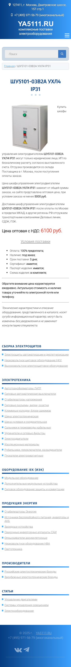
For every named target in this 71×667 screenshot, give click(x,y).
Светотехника (13, 549)
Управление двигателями (21, 599)
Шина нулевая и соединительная (26, 421)
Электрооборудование (19, 610)
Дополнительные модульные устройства (31, 483)
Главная (9, 66)
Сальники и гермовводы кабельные (28, 427)
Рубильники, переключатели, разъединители (33, 449)
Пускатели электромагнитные (24, 455)
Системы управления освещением (27, 605)
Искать (62, 54)
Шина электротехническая (21, 416)
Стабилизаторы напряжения (23, 399)
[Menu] (67, 35)
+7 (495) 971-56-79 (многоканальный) (39, 15)
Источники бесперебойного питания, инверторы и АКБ (37, 519)
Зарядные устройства (19, 526)
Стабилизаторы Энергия (20, 511)
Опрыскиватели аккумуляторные (26, 537)
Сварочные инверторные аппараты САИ (31, 532)
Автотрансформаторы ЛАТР (23, 388)
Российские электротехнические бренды (30, 571)
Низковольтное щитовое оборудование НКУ (33, 360)
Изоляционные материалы (22, 444)
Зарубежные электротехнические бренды (31, 577)
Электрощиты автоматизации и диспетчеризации (37, 354)
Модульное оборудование (21, 477)
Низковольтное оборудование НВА (27, 543)
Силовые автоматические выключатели (30, 393)
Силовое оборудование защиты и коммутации (34, 489)
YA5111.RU (44, 633)
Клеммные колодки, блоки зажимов (28, 410)
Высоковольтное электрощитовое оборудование (36, 365)
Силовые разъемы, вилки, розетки (27, 405)
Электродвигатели (16, 438)
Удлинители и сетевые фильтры (25, 433)
